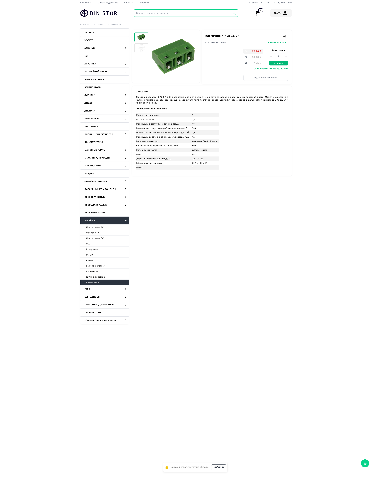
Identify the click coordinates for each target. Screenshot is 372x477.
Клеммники (114, 24)
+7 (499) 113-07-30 (259, 2)
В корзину (278, 63)
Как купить (86, 2)
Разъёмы (99, 24)
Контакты (129, 2)
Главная (84, 24)
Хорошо (219, 467)
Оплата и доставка (108, 2)
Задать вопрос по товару (265, 78)
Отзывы (144, 2)
